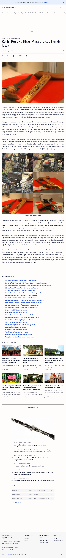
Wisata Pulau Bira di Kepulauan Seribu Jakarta (20, 298)
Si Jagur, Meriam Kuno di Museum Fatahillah (20, 290)
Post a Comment (33, 407)
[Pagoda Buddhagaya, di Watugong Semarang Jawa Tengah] (33, 350)
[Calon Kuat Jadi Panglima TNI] (28, 455)
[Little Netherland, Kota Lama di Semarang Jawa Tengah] (54, 378)
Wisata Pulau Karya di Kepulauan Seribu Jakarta (21, 281)
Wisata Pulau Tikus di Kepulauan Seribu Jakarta (21, 307)
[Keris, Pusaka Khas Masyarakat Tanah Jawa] (33, 82)
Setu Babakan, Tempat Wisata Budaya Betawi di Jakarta (24, 303)
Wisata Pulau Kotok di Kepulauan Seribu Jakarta (21, 315)
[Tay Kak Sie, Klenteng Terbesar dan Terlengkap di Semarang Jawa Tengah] (11, 350)
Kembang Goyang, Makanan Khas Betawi (19, 334)
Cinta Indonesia (9, 8)
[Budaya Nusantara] (25, 463)
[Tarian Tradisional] (24, 478)
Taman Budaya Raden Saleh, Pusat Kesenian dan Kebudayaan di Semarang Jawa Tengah (32, 388)
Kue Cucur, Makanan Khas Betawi (16, 312)
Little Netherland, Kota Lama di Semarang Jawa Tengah (54, 386)
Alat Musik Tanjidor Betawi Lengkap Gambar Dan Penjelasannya (30, 446)
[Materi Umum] (24, 470)
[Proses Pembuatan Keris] (33, 183)
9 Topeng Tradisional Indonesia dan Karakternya (29, 466)
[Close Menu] (63, 2)
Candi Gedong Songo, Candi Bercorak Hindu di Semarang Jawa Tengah (54, 360)
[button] (60, 7)
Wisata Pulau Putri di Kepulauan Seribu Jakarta (21, 295)
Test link (46, 2)
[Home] (3, 12)
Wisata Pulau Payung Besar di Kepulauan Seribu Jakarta (24, 317)
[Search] (63, 7)
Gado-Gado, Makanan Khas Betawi (16, 327)
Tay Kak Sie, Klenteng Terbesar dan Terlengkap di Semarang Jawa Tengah (11, 360)
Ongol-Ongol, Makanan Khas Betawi (17, 310)
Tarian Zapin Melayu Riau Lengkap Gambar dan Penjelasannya (34, 480)
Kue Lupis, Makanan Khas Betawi (16, 322)
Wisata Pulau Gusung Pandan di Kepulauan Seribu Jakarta (24, 300)
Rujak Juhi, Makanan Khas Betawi (16, 329)
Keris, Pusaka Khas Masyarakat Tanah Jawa (19, 337)
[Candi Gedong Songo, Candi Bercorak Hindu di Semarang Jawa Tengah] (54, 350)
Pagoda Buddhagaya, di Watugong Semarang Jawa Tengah (31, 360)
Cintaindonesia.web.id (9, 107)
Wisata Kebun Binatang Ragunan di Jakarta (20, 320)
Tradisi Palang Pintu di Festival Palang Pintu (20, 325)
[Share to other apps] (26, 56)
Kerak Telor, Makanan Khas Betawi (17, 332)
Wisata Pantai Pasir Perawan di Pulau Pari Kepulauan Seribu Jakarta (28, 285)
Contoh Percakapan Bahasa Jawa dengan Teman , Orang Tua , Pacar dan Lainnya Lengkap (33, 473)
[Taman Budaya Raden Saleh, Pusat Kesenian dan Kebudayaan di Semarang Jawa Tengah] (33, 378)
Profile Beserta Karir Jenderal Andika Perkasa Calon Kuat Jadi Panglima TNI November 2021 (33, 459)
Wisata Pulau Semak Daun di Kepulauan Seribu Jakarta (23, 293)
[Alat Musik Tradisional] (25, 442)
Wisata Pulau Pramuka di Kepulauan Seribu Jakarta (22, 305)
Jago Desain (39, 554)
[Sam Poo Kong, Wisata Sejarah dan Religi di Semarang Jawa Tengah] (11, 378)
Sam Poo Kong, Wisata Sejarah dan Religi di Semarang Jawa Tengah (11, 387)
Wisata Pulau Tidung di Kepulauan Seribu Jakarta (21, 288)
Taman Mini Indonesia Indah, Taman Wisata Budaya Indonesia (26, 283)
